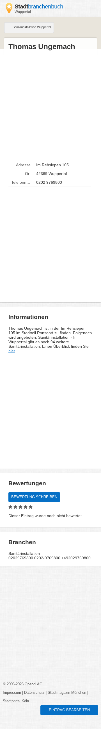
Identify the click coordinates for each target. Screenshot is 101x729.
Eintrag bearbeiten (69, 710)
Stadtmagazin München (67, 693)
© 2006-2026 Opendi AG (22, 684)
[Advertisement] (50, 106)
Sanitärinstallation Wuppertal (31, 27)
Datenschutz (34, 693)
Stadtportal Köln (16, 701)
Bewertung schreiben (34, 497)
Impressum (12, 693)
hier (11, 351)
